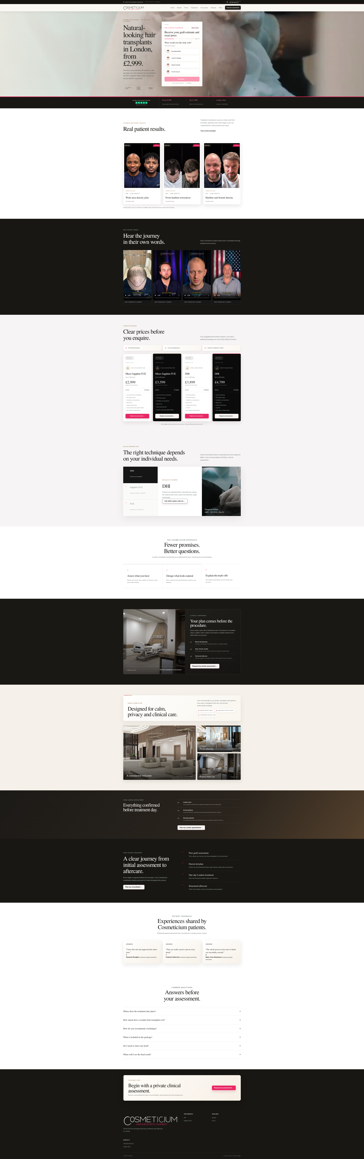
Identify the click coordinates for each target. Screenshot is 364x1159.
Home (172, 7)
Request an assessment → (137, 416)
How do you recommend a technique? (182, 1028)
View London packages (208, 130)
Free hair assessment (233, 7)
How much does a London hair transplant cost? (182, 1019)
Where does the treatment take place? (182, 1011)
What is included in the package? (182, 1037)
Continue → (182, 79)
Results (179, 7)
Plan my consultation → (133, 887)
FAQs (220, 7)
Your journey (204, 7)
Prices (186, 7)
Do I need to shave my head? (182, 1045)
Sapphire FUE (187, 1120)
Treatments (194, 7)
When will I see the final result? (182, 1054)
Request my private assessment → (204, 666)
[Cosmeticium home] (133, 7)
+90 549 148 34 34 (128, 1143)
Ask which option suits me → (174, 501)
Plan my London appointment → (191, 827)
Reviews (213, 7)
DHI (185, 1117)
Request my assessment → (224, 1088)
